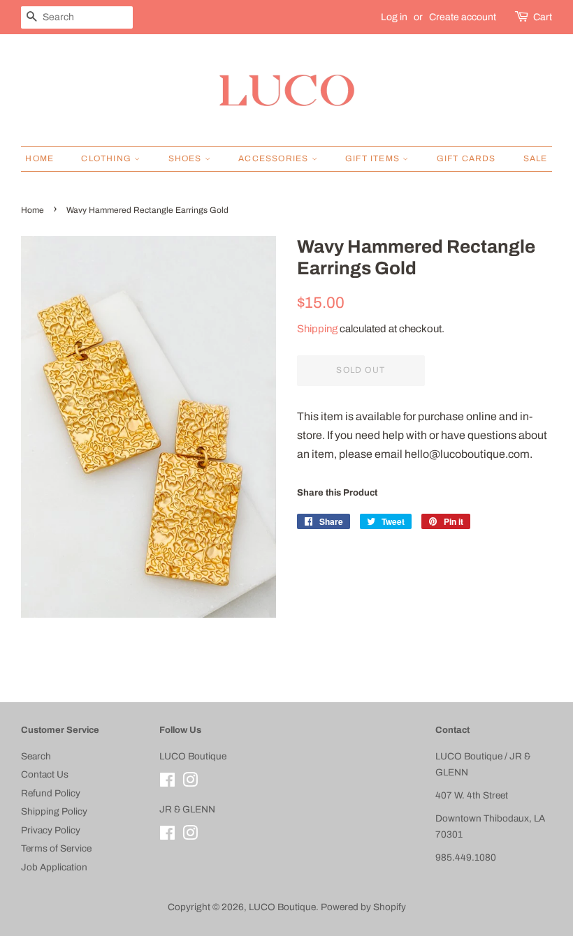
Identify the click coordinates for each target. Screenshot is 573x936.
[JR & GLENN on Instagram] (190, 836)
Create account (462, 17)
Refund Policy (50, 793)
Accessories (274, 158)
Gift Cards (466, 158)
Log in (394, 17)
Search (36, 756)
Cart (542, 17)
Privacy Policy (50, 830)
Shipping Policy (54, 811)
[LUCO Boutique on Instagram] (190, 783)
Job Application (54, 867)
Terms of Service (56, 848)
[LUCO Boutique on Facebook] (167, 783)
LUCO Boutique (282, 907)
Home (39, 158)
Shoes (186, 158)
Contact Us (44, 774)
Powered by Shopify (363, 907)
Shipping (317, 328)
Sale (535, 158)
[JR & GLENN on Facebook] (167, 836)
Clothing (107, 158)
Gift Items (373, 158)
